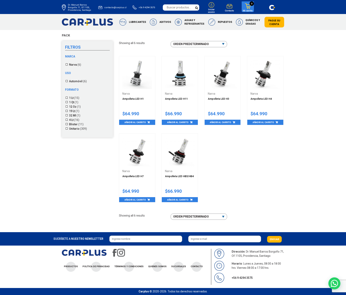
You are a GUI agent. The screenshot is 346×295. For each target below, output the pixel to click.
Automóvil (75, 81)
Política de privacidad (96, 266)
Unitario (74, 128)
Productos (71, 266)
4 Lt (71, 119)
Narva (73, 64)
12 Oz (72, 106)
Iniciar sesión (211, 10)
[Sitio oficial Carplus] (87, 21)
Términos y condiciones (129, 266)
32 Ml (72, 115)
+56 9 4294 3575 (147, 7)
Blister (73, 124)
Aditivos (165, 22)
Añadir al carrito (135, 122)
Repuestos (225, 22)
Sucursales (178, 266)
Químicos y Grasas (252, 22)
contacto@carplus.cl (115, 7)
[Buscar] (196, 8)
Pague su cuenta (274, 22)
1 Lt (71, 97)
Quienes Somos (157, 266)
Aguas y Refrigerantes (194, 22)
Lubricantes (137, 22)
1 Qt (71, 102)
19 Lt (72, 111)
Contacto (229, 10)
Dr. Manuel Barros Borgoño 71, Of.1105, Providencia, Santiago (79, 7)
